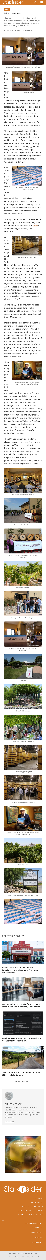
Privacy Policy (26, 1257)
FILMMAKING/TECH (33, 1207)
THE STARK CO (37, 1227)
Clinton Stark (13, 30)
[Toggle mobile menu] (42, 2)
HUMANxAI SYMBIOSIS (31, 1215)
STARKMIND (38, 1237)
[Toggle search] (35, 2)
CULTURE (39, 1198)
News (7, 9)
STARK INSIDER (36, 1232)
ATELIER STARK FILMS (31, 1211)
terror (35, 225)
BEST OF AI (37, 1203)
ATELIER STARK (36, 1243)
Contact (34, 1257)
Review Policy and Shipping (13, 1257)
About (40, 1257)
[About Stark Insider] (23, 1154)
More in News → (23, 1082)
